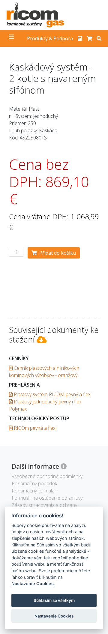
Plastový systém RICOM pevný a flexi (52, 394)
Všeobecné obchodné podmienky (47, 476)
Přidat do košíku (56, 253)
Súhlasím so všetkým (54, 600)
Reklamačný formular (34, 490)
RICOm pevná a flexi (34, 428)
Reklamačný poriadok (34, 483)
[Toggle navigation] (11, 38)
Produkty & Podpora (50, 38)
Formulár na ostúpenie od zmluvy (47, 498)
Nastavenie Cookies (32, 583)
